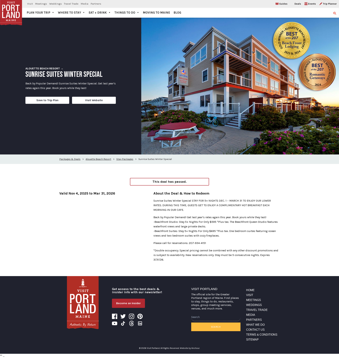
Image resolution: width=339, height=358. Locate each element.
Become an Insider (128, 303)
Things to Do (124, 12)
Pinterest (140, 316)
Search (216, 326)
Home (250, 290)
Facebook (114, 316)
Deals (298, 3)
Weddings (55, 3)
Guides (283, 3)
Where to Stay (69, 12)
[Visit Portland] (11, 9)
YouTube (114, 323)
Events (312, 3)
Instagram (131, 316)
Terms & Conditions (261, 334)
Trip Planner (330, 3)
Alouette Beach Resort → (44, 68)
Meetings (41, 3)
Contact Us (255, 329)
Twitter (123, 316)
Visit (30, 3)
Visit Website (94, 100)
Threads (131, 323)
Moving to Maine (156, 12)
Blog (177, 12)
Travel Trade (71, 3)
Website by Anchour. (190, 348)
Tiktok (123, 323)
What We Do (255, 324)
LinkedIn (140, 323)
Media (84, 3)
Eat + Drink (98, 12)
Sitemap (252, 339)
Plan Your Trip (38, 12)
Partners (96, 3)
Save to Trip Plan (47, 100)
